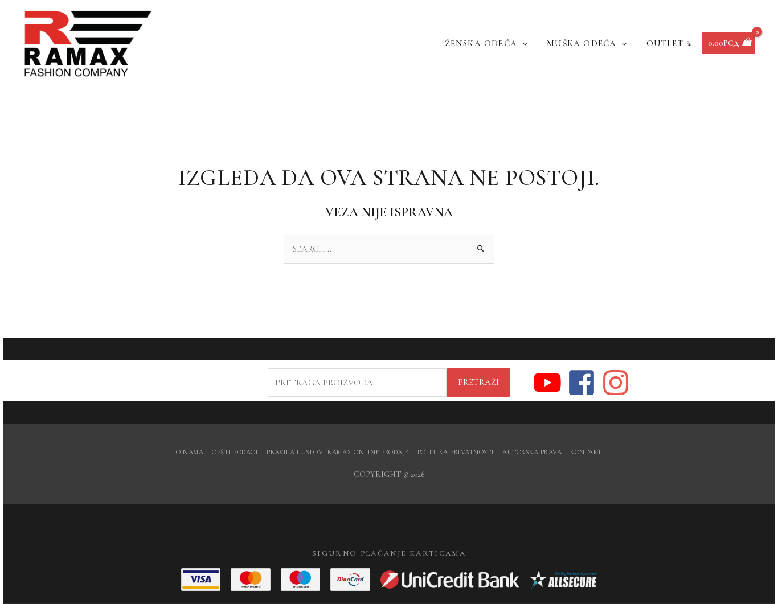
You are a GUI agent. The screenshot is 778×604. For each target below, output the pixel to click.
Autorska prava (532, 452)
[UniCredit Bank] (449, 579)
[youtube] (549, 382)
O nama (189, 452)
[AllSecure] (563, 579)
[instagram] (616, 382)
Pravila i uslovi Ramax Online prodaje (338, 452)
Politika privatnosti (455, 452)
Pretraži (478, 382)
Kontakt (585, 452)
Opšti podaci (235, 452)
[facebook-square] (583, 382)
